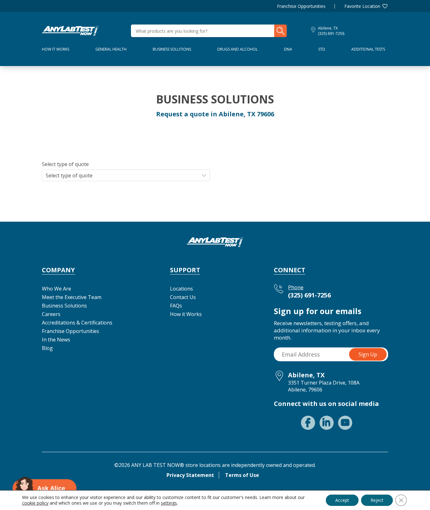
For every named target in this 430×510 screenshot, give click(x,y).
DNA (288, 49)
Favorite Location (362, 6)
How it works (55, 49)
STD (321, 49)
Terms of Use (242, 475)
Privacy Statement (190, 475)
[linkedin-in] (327, 423)
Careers (51, 314)
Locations (181, 288)
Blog (47, 348)
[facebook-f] (308, 423)
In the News (56, 339)
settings (169, 503)
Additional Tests (368, 49)
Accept (342, 500)
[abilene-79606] (70, 30)
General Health (111, 49)
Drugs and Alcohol (237, 49)
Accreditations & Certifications (77, 322)
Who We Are (56, 288)
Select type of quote (65, 164)
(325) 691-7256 (331, 33)
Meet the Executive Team (71, 297)
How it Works (186, 314)
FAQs (176, 305)
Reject (377, 500)
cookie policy (35, 503)
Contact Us (183, 297)
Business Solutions (172, 49)
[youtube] (345, 423)
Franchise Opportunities (301, 6)
